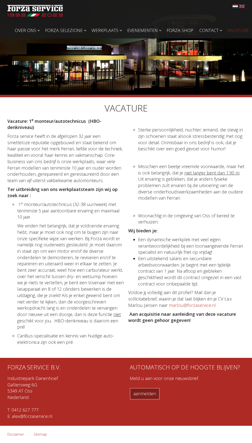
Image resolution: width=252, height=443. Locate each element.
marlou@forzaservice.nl (192, 305)
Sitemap (40, 434)
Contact (209, 30)
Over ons (25, 30)
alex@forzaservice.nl (32, 416)
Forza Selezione (64, 30)
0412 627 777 (25, 410)
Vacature (238, 30)
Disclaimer (15, 434)
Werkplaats (105, 30)
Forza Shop (180, 30)
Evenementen (142, 30)
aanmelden (144, 393)
